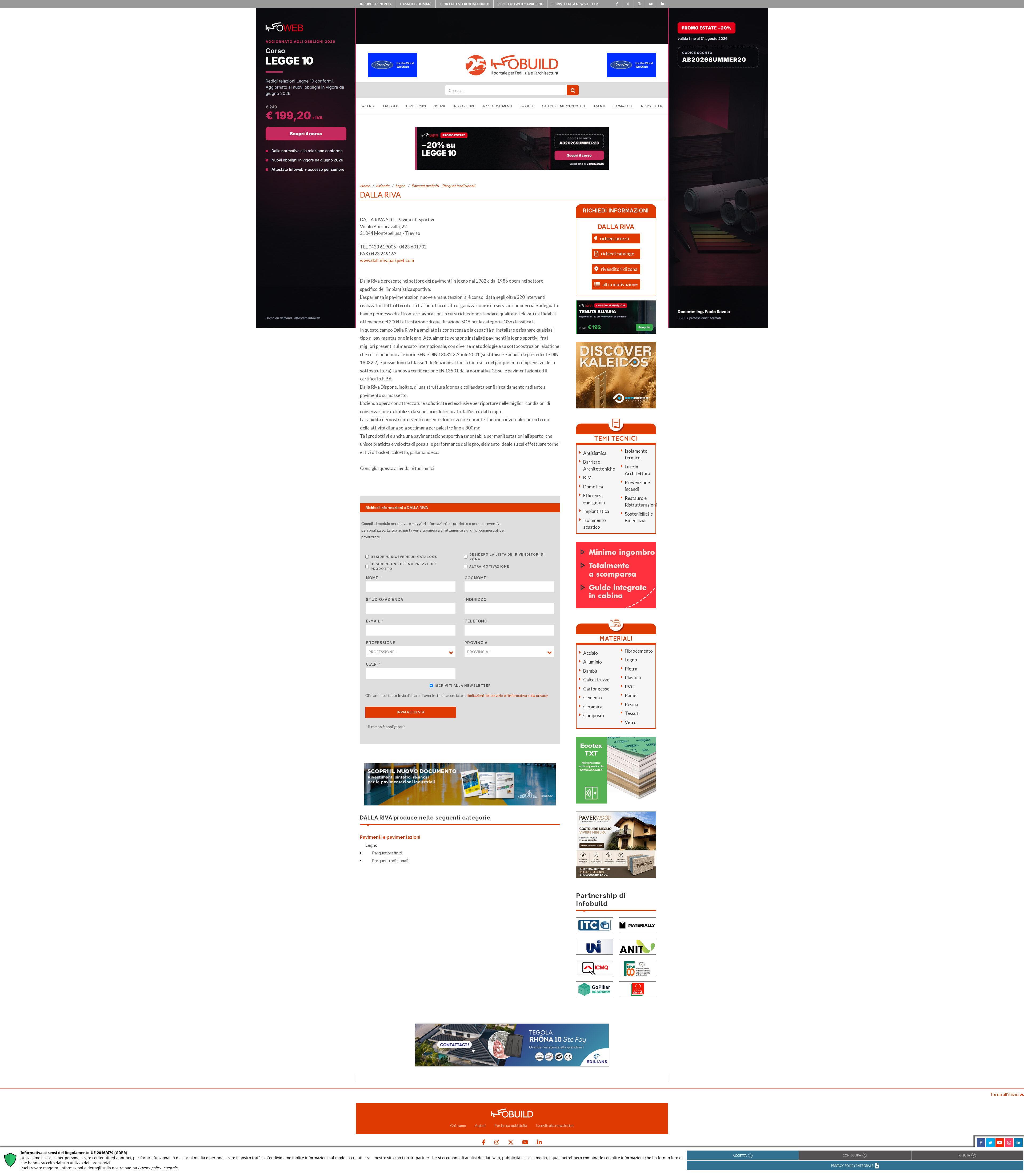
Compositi (593, 715)
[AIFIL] (637, 988)
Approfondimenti (497, 106)
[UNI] (594, 946)
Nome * (373, 578)
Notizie (440, 106)
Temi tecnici (416, 106)
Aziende (368, 106)
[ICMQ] (594, 967)
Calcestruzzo (596, 679)
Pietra (631, 669)
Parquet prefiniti (425, 185)
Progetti (526, 106)
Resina (631, 704)
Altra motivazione (489, 566)
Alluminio (592, 662)
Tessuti (632, 713)
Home (365, 185)
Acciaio (590, 653)
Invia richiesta (411, 712)
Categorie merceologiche (564, 106)
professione (380, 643)
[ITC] (594, 924)
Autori (480, 1125)
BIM (587, 477)
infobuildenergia (376, 4)
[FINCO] (637, 967)
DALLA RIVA (616, 227)
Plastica (633, 677)
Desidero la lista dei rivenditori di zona (507, 557)
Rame (630, 695)
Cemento (592, 697)
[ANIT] (637, 946)
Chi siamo (458, 1125)
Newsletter (651, 106)
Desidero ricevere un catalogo (404, 557)
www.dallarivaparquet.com (387, 260)
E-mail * (374, 621)
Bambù (590, 671)
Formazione (623, 106)
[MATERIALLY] (637, 924)
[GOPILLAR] (594, 988)
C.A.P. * (373, 664)
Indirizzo (476, 599)
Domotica (593, 486)
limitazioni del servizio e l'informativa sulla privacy (507, 695)
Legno (400, 185)
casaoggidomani (415, 4)
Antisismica (594, 453)
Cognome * (477, 578)
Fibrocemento (639, 651)
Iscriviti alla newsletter (574, 4)
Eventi (599, 106)
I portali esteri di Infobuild (464, 4)
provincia (476, 643)
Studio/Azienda (384, 599)
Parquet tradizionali (458, 185)
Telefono (476, 621)
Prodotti (390, 106)
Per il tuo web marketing (520, 4)
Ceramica (592, 706)
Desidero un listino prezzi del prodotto (404, 566)
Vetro (631, 722)
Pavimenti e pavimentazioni (390, 837)
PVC (629, 686)
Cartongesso (596, 689)
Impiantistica (596, 511)
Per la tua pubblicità (510, 1125)
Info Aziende (464, 106)
